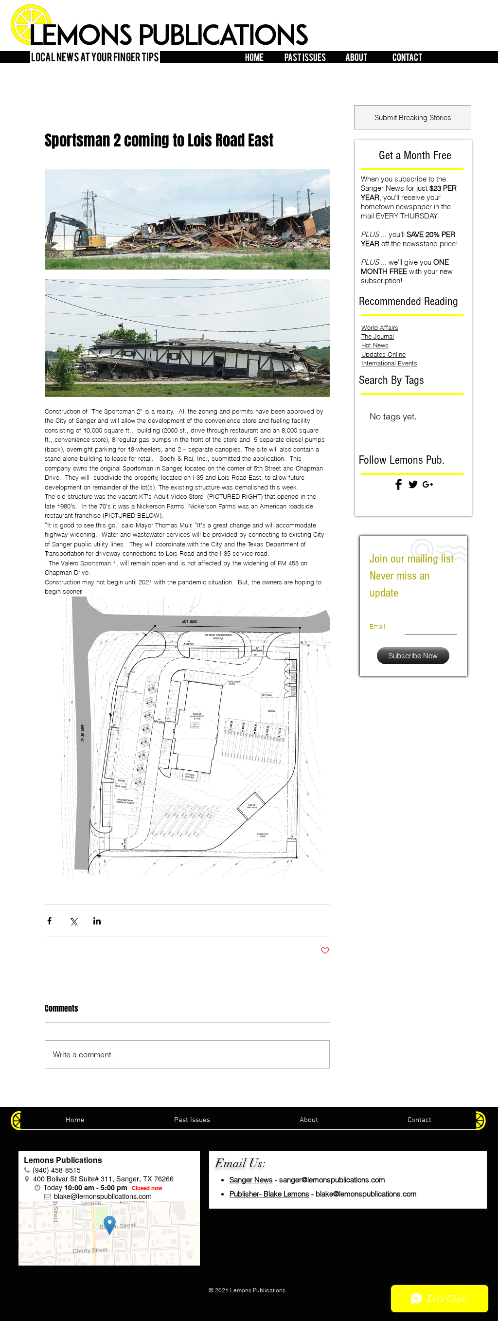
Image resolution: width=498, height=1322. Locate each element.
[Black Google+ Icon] (427, 484)
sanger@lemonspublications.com (332, 1179)
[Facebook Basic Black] (398, 484)
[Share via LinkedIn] (97, 920)
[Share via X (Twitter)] (73, 920)
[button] (305, 55)
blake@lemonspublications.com (366, 1193)
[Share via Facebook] (49, 920)
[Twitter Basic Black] (413, 484)
